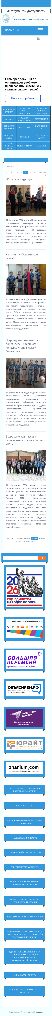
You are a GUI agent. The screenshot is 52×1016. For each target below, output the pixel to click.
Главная (9, 166)
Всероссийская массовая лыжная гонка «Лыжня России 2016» (24, 440)
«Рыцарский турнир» (19, 179)
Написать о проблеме (23, 98)
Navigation (12, 29)
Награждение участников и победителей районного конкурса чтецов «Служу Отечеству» (23, 345)
